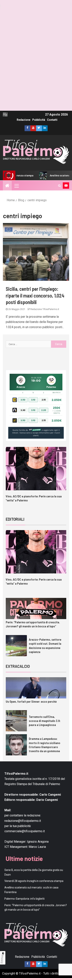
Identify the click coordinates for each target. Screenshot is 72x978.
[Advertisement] (36, 75)
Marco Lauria (37, 847)
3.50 (23, 399)
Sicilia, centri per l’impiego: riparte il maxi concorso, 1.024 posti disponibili (35, 295)
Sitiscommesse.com (35, 430)
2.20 (43, 410)
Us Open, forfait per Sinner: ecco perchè (31, 701)
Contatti (52, 119)
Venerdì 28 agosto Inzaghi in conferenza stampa (33, 880)
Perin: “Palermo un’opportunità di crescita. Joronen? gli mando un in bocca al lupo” (33, 624)
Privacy (2, 959)
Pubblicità (38, 119)
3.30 (23, 410)
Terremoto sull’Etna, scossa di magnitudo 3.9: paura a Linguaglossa (44, 721)
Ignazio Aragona (38, 841)
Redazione (23, 119)
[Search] (59, 185)
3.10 (33, 399)
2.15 (44, 399)
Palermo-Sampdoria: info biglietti (24, 898)
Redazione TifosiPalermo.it (44, 309)
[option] (36, 478)
